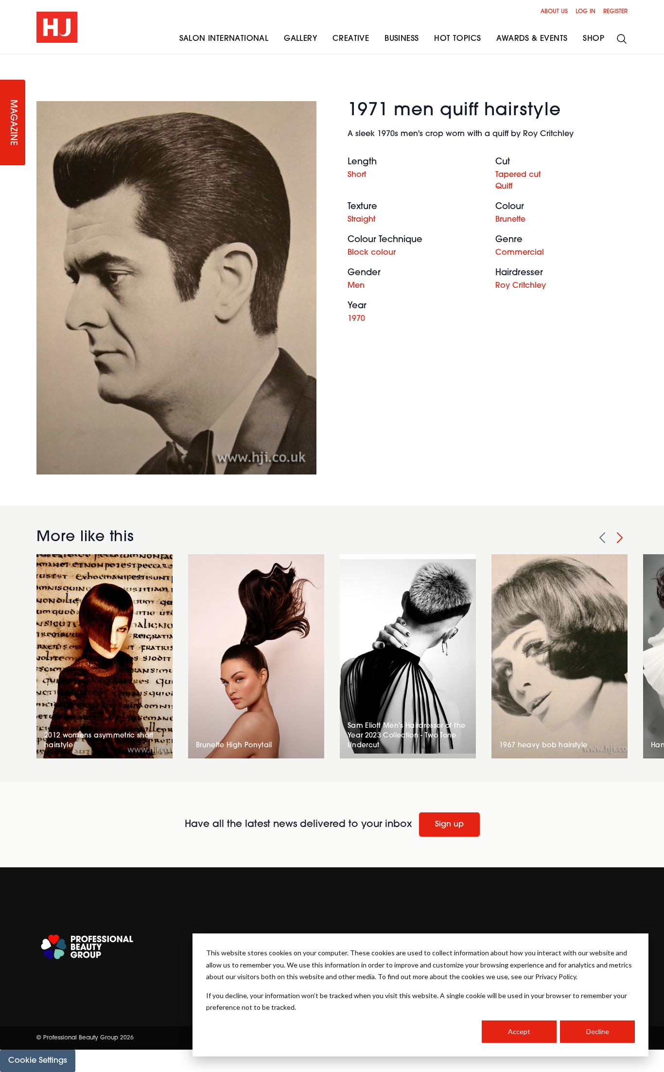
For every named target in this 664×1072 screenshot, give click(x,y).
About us (554, 12)
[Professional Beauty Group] (87, 947)
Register (615, 12)
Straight (361, 220)
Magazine (12, 123)
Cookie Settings (37, 1061)
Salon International (224, 39)
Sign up (449, 824)
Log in (585, 12)
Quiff (503, 187)
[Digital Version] (8, 60)
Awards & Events (531, 39)
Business (401, 39)
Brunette (510, 220)
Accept (519, 1031)
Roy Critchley (520, 286)
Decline (597, 1031)
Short (357, 175)
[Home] (56, 27)
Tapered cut (518, 175)
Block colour (372, 253)
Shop (593, 39)
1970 (356, 319)
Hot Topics (457, 39)
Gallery (300, 39)
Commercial (519, 253)
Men (356, 286)
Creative (350, 39)
